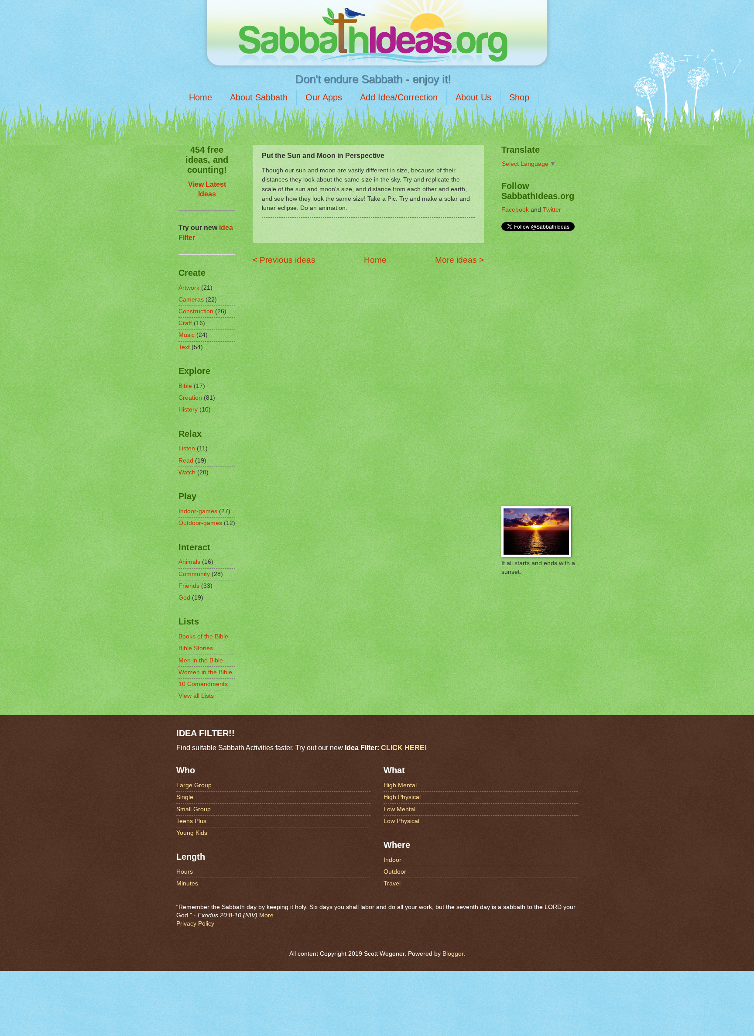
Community (194, 574)
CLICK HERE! (404, 747)
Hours (184, 871)
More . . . (271, 915)
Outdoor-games (200, 523)
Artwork (188, 288)
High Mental (400, 785)
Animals (189, 562)
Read (185, 460)
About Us (473, 97)
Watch (186, 472)
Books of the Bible (203, 636)
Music (186, 335)
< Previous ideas (284, 259)
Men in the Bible (200, 660)
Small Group (193, 809)
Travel (392, 883)
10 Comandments (203, 684)
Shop (519, 97)
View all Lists (196, 696)
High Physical (402, 797)
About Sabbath (259, 97)
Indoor (392, 860)
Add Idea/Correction (399, 97)
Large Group (194, 785)
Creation (190, 398)
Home (200, 97)
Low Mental (399, 809)
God (184, 597)
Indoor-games (197, 511)
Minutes (187, 883)
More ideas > (459, 259)
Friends (188, 586)
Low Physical (401, 821)
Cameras (191, 299)
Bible (185, 386)
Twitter (552, 209)
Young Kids (191, 833)
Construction (195, 311)
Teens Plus (191, 821)
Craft (185, 323)
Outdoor (395, 871)
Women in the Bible (205, 672)
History (188, 409)
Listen (186, 448)
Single (184, 797)
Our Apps (323, 97)
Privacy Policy (195, 923)
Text (184, 347)
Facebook (515, 209)
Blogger (452, 953)
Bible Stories (195, 648)
